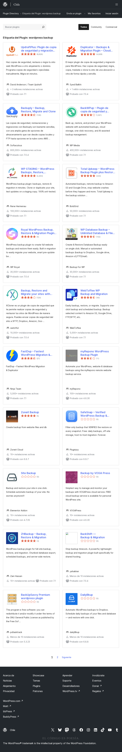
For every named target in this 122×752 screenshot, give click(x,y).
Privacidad (9, 691)
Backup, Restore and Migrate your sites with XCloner (35, 292)
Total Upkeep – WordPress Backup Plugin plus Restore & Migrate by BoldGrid (97, 170)
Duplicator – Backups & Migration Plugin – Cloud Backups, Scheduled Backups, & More (95, 49)
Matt (7, 706)
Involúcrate (98, 675)
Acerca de (8, 675)
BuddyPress (11, 716)
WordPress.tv (71, 691)
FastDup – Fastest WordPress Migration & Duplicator (35, 353)
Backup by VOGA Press (95, 473)
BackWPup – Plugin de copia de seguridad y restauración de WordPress (97, 109)
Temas (36, 680)
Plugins (36, 685)
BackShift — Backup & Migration (92, 535)
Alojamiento (9, 685)
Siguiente (66, 657)
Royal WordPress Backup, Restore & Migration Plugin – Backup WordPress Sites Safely (38, 231)
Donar (97, 685)
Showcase (38, 675)
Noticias (7, 680)
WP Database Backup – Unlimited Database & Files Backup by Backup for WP (97, 231)
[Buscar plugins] (43, 27)
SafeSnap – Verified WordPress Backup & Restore (93, 414)
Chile (12, 730)
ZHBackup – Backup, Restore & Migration (33, 535)
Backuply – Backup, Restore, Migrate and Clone (38, 109)
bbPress (9, 711)
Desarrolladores (71, 685)
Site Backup (28, 473)
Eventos (96, 680)
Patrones (38, 691)
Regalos (98, 691)
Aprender (67, 675)
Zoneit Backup (30, 412)
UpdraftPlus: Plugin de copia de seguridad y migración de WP (38, 49)
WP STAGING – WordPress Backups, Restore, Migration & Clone (37, 170)
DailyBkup (86, 594)
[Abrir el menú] (117, 4)
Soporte (66, 680)
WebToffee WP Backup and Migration (94, 292)
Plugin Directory (11, 13)
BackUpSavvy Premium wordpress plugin (35, 596)
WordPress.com (13, 700)
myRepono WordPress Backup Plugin (94, 353)
